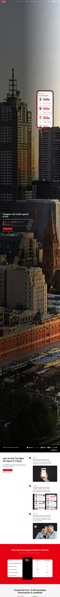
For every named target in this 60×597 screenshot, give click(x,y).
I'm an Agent (55, 1)
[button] (33, 1)
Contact (20, 1)
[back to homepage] (3, 2)
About (17, 1)
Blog (23, 1)
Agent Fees (27, 1)
